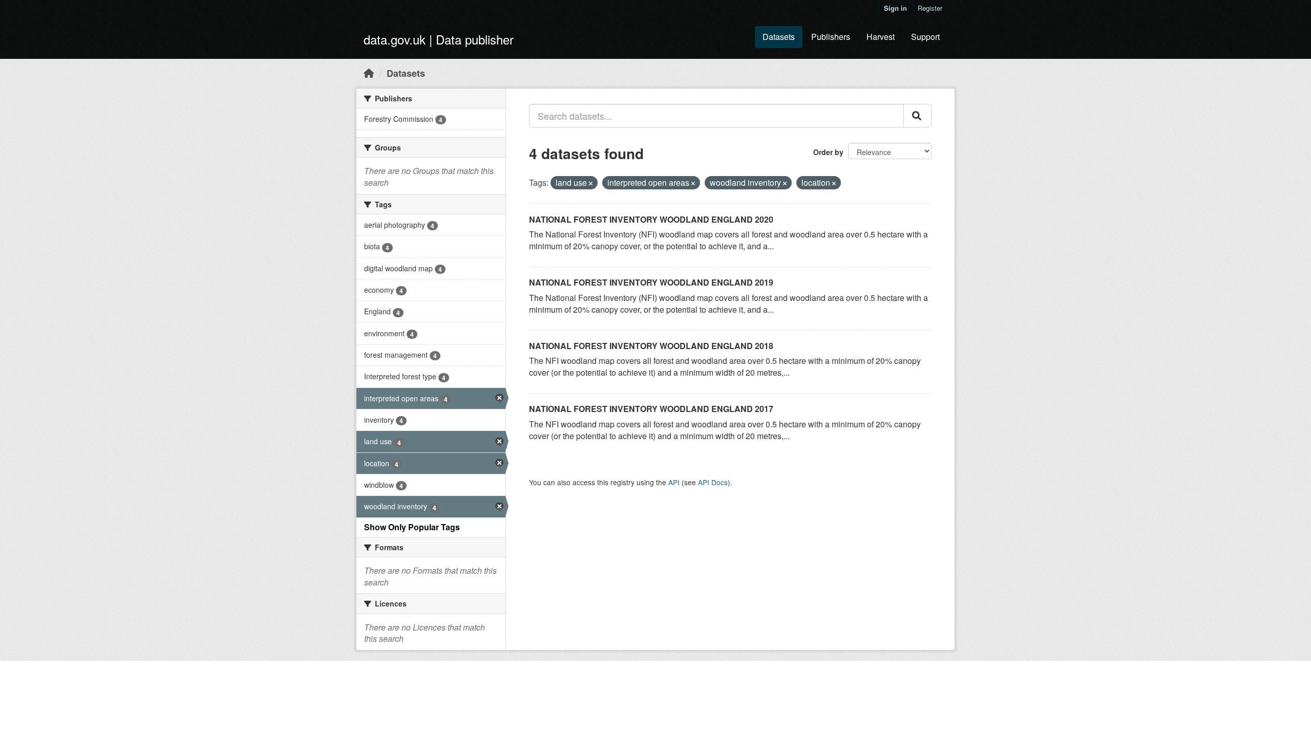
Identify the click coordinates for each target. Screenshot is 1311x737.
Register (930, 8)
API (674, 482)
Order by (828, 152)
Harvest (880, 36)
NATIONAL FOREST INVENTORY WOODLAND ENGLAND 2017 (651, 409)
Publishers (830, 36)
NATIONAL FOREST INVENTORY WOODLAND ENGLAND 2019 (651, 282)
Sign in (895, 8)
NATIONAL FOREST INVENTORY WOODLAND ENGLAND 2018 (651, 346)
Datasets (779, 36)
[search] (917, 115)
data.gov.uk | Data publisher (439, 39)
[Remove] (591, 183)
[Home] (369, 72)
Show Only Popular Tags (412, 527)
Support (925, 36)
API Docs (713, 482)
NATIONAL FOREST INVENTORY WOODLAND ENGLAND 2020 (651, 219)
